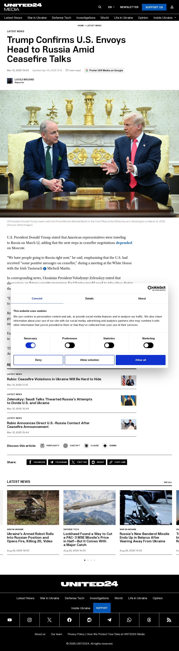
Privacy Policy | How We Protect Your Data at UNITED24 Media (106, 634)
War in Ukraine (37, 17)
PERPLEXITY (52, 445)
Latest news (94, 25)
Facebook (39, 462)
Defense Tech (61, 17)
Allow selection (89, 359)
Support (102, 608)
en (110, 7)
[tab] (84, 560)
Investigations (85, 17)
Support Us (154, 7)
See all (168, 482)
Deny (38, 359)
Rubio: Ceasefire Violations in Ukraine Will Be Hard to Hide (54, 378)
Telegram (61, 462)
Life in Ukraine (123, 17)
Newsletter (129, 7)
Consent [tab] (37, 298)
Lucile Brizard (24, 79)
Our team (56, 634)
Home (81, 25)
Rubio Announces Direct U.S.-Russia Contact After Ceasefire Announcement (48, 424)
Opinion (143, 17)
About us (40, 634)
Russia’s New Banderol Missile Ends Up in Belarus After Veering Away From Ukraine (144, 537)
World (105, 17)
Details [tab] (89, 298)
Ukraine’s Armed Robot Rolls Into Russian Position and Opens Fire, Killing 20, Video (30, 537)
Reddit (100, 462)
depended (124, 243)
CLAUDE (95, 445)
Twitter (82, 462)
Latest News (13, 17)
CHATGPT (75, 445)
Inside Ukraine (163, 17)
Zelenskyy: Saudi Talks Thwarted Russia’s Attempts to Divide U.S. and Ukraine (49, 401)
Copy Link (120, 462)
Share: (11, 462)
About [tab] (142, 298)
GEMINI (112, 445)
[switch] (70, 345)
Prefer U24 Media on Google (106, 70)
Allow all (140, 359)
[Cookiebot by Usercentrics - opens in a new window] (150, 288)
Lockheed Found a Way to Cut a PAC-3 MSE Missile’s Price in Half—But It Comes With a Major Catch (87, 539)
